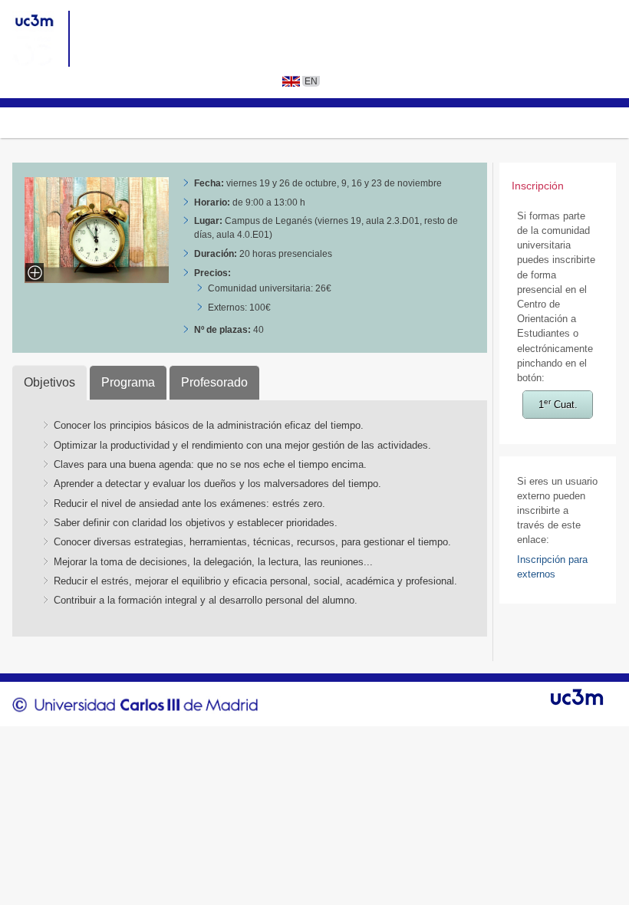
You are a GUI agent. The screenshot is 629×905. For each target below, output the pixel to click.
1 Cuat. (558, 403)
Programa (128, 382)
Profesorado (214, 382)
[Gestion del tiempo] (97, 278)
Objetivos (49, 382)
